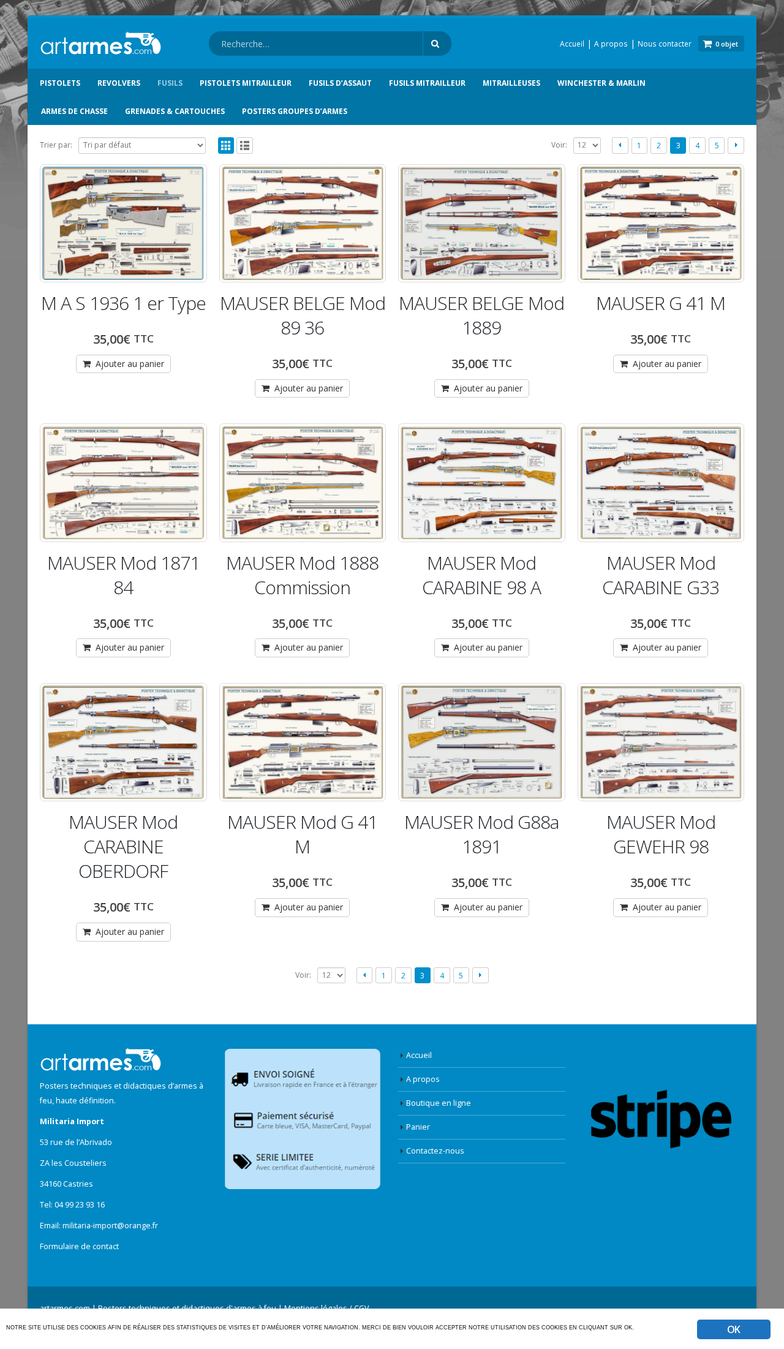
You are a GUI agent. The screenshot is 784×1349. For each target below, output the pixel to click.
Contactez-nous (435, 1151)
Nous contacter (665, 44)
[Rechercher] (437, 43)
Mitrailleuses (511, 83)
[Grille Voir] (226, 145)
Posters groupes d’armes (294, 111)
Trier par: (56, 145)
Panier (418, 1127)
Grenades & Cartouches (175, 111)
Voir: (559, 145)
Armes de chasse (74, 111)
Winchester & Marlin (601, 83)
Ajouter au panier (130, 363)
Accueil (572, 44)
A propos (611, 44)
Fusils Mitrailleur (427, 83)
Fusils (170, 83)
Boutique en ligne (438, 1103)
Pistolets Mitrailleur (246, 83)
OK (733, 1329)
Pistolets (60, 83)
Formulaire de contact (79, 1246)
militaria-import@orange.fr (110, 1225)
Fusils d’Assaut (340, 83)
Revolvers (118, 83)
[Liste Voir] (244, 145)
